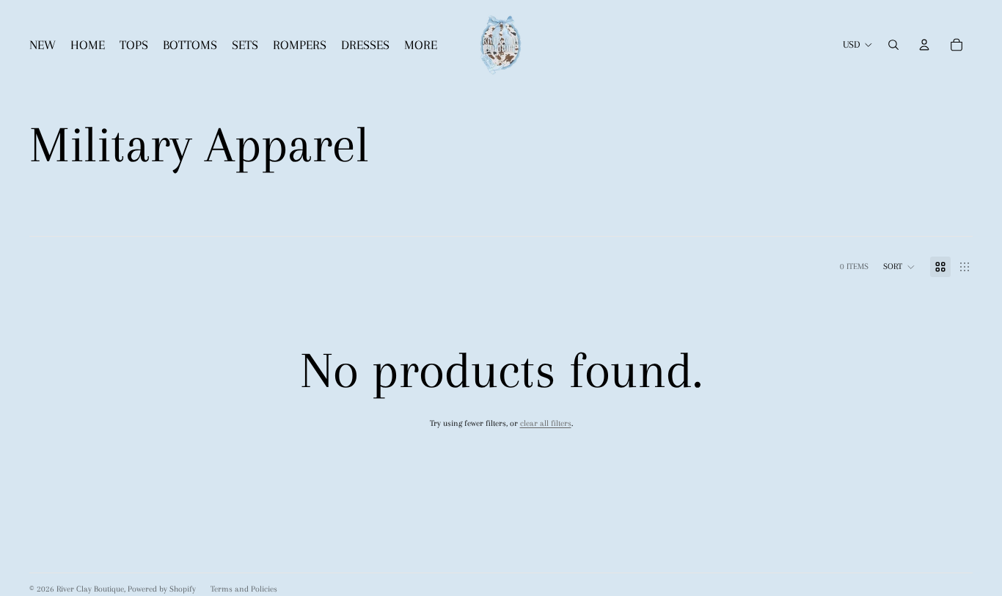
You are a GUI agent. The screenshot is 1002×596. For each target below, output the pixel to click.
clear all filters (545, 423)
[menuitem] (421, 45)
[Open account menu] (924, 45)
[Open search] (893, 45)
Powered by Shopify (162, 589)
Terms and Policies (244, 589)
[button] (899, 267)
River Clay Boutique (90, 589)
